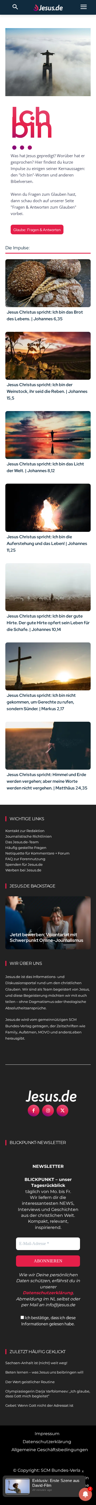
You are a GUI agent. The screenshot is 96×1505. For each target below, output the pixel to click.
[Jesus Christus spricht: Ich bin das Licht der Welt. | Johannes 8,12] (48, 435)
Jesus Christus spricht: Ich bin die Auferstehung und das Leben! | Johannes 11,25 (47, 543)
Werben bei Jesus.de (23, 870)
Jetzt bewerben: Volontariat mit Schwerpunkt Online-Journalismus (46, 937)
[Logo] (45, 1095)
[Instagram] (48, 1110)
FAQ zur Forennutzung (25, 859)
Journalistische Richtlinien (28, 836)
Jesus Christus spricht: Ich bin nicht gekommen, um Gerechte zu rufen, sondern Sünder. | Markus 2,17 (41, 702)
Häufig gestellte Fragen (25, 847)
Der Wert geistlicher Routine (30, 1382)
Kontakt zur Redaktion (25, 831)
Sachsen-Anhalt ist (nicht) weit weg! (36, 1363)
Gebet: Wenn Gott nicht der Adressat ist (39, 1405)
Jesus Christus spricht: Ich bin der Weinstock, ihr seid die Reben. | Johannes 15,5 (47, 391)
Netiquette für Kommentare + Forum (37, 853)
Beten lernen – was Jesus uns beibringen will (44, 1372)
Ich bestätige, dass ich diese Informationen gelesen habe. (48, 1320)
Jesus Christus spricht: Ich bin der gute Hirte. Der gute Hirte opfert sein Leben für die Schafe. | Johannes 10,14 (48, 622)
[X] (62, 1110)
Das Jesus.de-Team (22, 842)
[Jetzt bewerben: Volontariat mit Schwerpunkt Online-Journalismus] (48, 922)
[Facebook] (33, 1110)
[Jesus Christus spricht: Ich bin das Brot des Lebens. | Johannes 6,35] (48, 283)
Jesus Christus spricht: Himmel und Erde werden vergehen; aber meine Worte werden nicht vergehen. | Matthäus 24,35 (47, 781)
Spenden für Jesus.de (24, 864)
